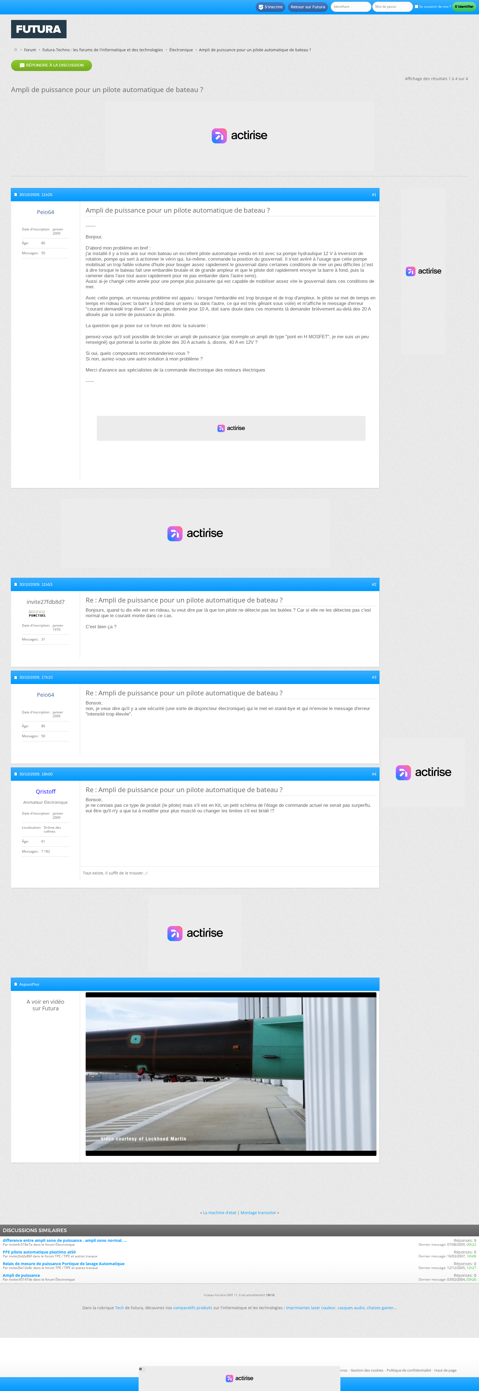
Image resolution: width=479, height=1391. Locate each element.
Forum (30, 49)
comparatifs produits (192, 1307)
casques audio (351, 1307)
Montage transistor (258, 1212)
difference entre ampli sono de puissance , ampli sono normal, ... (65, 1240)
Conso (342, 1370)
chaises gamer (380, 1307)
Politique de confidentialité (409, 1370)
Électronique (181, 49)
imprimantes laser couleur (310, 1307)
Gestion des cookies (367, 1370)
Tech (119, 1307)
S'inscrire (270, 7)
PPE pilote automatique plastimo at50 (39, 1252)
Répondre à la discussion (51, 65)
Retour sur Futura (308, 6)
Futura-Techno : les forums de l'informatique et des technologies (102, 49)
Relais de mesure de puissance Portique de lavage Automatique (63, 1263)
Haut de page (445, 1370)
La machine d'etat (219, 1212)
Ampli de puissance (21, 1275)
